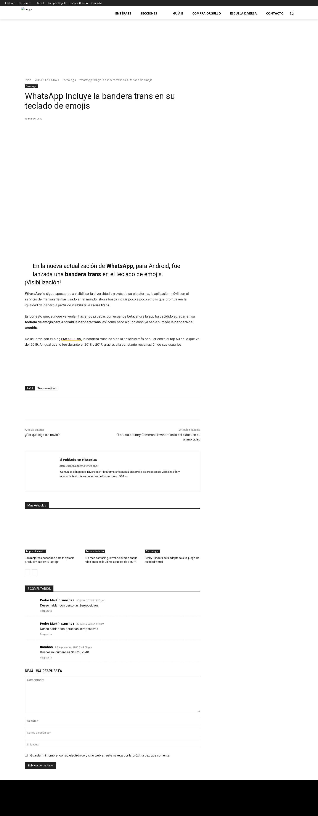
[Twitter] (298, 3)
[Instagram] (310, 3)
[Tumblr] (91, 483)
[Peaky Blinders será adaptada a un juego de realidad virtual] (172, 533)
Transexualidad (46, 388)
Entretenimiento (95, 551)
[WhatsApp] (85, 129)
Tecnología (69, 80)
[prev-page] (27, 572)
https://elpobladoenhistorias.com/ (78, 465)
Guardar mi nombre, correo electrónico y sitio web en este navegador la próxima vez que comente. (100, 755)
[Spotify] (76, 483)
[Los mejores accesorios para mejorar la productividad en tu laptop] (52, 533)
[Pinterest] (75, 129)
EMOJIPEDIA (71, 339)
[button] (292, 13)
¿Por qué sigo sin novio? (42, 435)
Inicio (28, 80)
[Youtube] (304, 3)
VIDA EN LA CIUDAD (47, 80)
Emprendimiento (35, 551)
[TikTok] (83, 483)
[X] (65, 129)
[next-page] (34, 572)
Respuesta (46, 610)
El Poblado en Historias (78, 459)
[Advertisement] (251, 291)
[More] (95, 129)
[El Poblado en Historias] (42, 471)
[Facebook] (292, 3)
